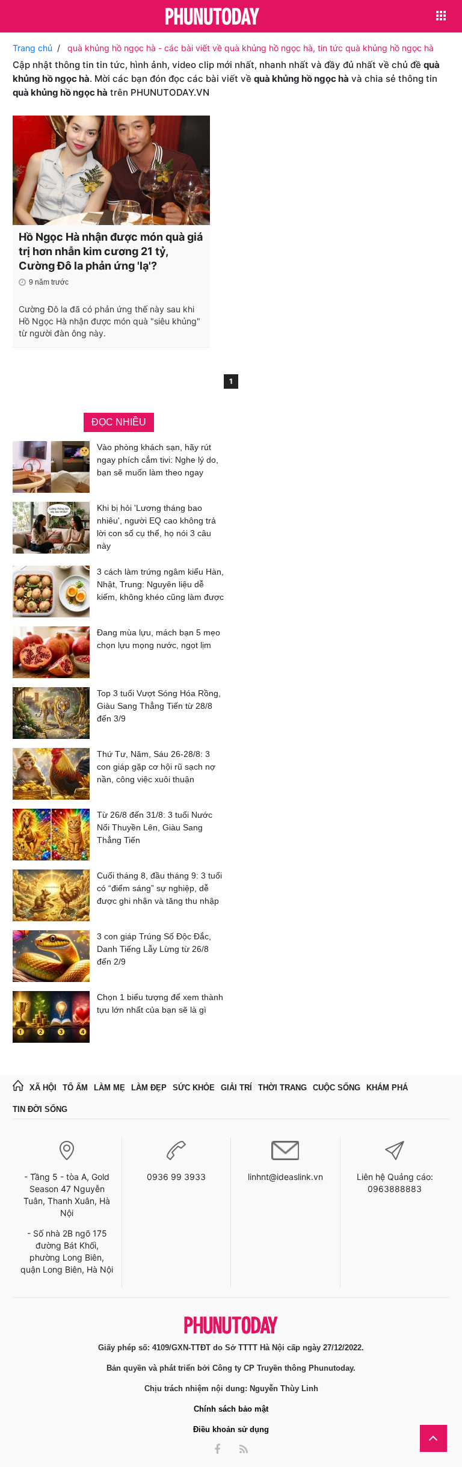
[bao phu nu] (212, 17)
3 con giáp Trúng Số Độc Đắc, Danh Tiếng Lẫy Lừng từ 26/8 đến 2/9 (154, 948)
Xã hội (43, 1087)
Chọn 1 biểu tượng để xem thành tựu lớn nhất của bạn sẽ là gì (160, 1003)
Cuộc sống (336, 1087)
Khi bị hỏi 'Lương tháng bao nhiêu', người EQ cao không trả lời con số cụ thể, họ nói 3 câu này (156, 527)
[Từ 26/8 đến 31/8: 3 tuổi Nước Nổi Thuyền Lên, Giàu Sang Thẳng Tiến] (51, 834)
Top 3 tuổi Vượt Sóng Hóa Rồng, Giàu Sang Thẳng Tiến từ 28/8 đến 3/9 (159, 705)
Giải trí (236, 1087)
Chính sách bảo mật (231, 1408)
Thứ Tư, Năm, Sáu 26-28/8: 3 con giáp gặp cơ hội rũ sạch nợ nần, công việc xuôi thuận (156, 766)
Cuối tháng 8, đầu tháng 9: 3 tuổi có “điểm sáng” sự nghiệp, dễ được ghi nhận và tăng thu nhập (159, 888)
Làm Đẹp (149, 1087)
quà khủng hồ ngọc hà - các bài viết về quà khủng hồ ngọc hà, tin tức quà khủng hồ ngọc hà (250, 48)
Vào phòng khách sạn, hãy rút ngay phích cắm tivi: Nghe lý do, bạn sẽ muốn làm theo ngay (157, 459)
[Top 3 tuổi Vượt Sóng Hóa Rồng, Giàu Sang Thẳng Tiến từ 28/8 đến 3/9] (51, 713)
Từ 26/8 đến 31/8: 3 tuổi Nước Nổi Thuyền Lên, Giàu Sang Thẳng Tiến (154, 827)
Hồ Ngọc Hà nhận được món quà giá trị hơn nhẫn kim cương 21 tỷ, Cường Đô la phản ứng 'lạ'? (111, 251)
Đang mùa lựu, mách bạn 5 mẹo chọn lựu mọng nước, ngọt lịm (158, 639)
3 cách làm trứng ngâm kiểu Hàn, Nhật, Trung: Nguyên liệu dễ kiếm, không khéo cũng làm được (160, 584)
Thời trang (282, 1087)
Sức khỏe (194, 1087)
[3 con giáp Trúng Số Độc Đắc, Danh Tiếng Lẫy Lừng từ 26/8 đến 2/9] (51, 956)
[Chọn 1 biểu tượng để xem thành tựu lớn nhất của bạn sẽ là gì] (51, 1017)
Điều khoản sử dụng (231, 1429)
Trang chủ (32, 48)
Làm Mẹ (109, 1087)
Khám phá (387, 1087)
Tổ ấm (75, 1087)
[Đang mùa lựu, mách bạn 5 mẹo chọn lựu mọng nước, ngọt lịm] (51, 652)
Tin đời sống (40, 1109)
